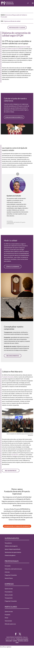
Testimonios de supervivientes (13, 552)
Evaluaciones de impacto (14, 117)
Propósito (7, 614)
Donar (6, 617)
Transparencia (8, 598)
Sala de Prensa (9, 578)
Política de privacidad (22, 639)
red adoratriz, (15, 454)
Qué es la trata (9, 588)
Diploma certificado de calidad (12, 21)
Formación (8, 566)
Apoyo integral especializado (12, 549)
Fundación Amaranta (7, 377)
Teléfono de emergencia (11, 546)
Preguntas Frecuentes (11, 575)
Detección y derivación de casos (13, 569)
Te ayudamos (8, 543)
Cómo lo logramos (12, 266)
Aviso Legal (9, 640)
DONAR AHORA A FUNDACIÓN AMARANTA (17, 526)
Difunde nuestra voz (10, 624)
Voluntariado (8, 621)
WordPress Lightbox (5, 647)
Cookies (15, 640)
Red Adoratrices (10, 470)
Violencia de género (10, 555)
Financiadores (8, 591)
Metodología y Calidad (17, 27)
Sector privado (9, 595)
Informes (7, 572)
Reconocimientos (12, 355)
